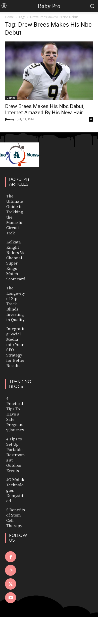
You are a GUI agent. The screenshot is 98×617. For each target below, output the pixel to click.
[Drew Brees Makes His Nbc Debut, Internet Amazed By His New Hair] (49, 70)
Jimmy (9, 119)
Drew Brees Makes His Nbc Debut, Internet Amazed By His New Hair (44, 109)
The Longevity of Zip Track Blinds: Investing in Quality (15, 303)
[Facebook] (10, 556)
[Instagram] (10, 570)
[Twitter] (10, 583)
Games (11, 97)
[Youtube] (10, 597)
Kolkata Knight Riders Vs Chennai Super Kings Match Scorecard (15, 260)
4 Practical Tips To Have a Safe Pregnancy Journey (15, 413)
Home (9, 17)
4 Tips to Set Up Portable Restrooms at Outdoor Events (15, 454)
